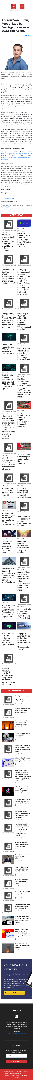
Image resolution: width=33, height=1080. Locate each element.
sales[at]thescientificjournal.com (16, 1033)
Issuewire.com (6, 86)
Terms (7, 1075)
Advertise (24, 1075)
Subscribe (16, 1061)
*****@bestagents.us (7, 198)
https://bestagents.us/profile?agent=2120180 (15, 153)
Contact (16, 1077)
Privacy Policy (15, 1075)
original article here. (13, 207)
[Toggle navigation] (22, 6)
